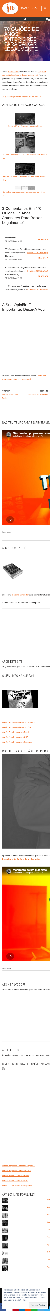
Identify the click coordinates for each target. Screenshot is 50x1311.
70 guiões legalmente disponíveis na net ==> (21, 97)
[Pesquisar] (25, 19)
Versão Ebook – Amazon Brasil (15, 732)
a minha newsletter (20, 595)
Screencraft (13, 71)
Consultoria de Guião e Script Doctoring (21, 859)
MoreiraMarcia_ (12, 274)
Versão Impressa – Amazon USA (16, 727)
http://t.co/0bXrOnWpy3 (37, 253)
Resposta (43, 240)
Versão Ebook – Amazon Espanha (17, 742)
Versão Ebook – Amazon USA (15, 737)
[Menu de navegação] (44, 8)
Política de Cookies (19, 1300)
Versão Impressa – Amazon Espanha (18, 722)
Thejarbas (9, 256)
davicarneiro (11, 238)
